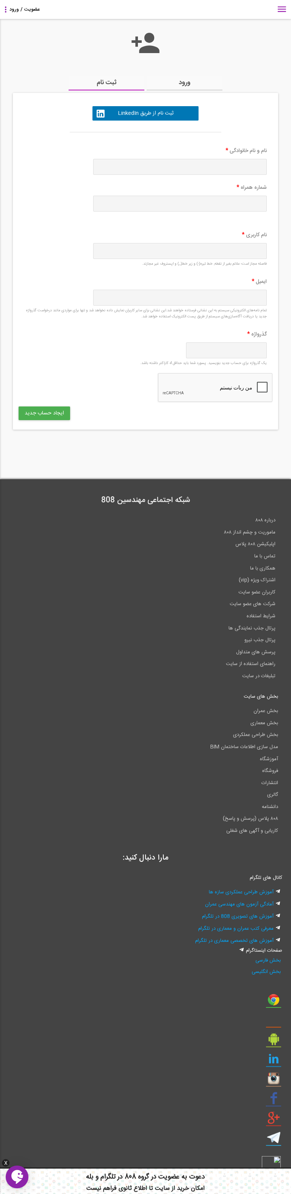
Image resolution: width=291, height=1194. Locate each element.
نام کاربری (254, 235)
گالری (272, 795)
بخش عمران (265, 711)
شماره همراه (251, 187)
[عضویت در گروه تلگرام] (273, 1140)
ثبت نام (107, 82)
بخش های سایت (261, 696)
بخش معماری (264, 723)
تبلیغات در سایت (258, 676)
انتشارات (269, 783)
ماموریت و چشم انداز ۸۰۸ (249, 532)
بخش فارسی (268, 960)
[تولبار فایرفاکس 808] (273, 1022)
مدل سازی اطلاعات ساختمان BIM (244, 747)
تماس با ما (264, 556)
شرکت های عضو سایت (252, 604)
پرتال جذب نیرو (259, 640)
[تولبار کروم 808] (273, 1002)
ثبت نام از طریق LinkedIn (146, 113)
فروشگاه (270, 771)
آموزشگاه (269, 759)
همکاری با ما (262, 568)
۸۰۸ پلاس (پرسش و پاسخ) (250, 818)
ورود (185, 82)
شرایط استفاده (261, 616)
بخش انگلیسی (266, 972)
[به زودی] (113, 451)
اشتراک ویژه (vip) (257, 580)
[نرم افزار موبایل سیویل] (273, 1042)
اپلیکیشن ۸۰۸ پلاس (255, 544)
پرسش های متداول (255, 652)
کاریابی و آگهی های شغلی (252, 831)
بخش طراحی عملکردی (255, 735)
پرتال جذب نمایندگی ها (251, 628)
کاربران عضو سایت (256, 592)
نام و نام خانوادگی (246, 150)
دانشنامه (270, 807)
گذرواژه (257, 334)
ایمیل (259, 281)
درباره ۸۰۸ (265, 520)
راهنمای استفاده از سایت (250, 664)
